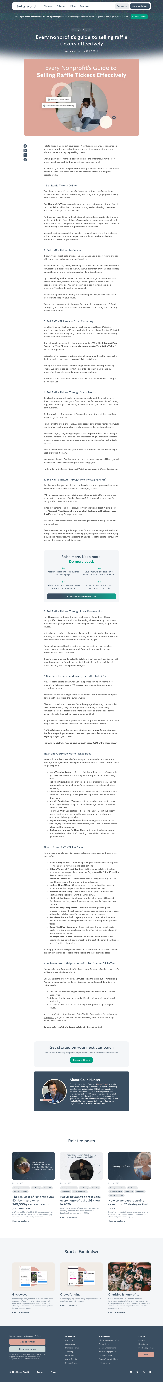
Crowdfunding (70, 1294)
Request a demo (139, 16)
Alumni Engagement (107, 1352)
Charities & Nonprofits (109, 1340)
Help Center (143, 1344)
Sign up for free (27, 1342)
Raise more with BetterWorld (81, 596)
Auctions (69, 1340)
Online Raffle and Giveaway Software (66, 979)
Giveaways (76, 30)
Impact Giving (71, 1363)
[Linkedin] (150, 1372)
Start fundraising (139, 6)
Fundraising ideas (116, 1191)
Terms (40, 1372)
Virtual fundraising (20, 1191)
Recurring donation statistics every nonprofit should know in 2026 (80, 1200)
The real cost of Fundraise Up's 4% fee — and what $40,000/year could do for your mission (33, 1202)
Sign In (146, 1354)
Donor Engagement (107, 1348)
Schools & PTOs (106, 1355)
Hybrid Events (105, 1363)
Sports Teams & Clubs (108, 1359)
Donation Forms (72, 1348)
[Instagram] (137, 1372)
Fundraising (36, 1188)
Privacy (54, 1372)
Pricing (73, 6)
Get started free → (81, 1060)
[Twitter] (144, 1372)
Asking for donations (21, 1188)
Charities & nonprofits (123, 1294)
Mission (141, 1340)
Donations (69, 1355)
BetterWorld (102, 1084)
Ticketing (69, 1352)
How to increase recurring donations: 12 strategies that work (128, 1204)
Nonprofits (87, 30)
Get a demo (122, 6)
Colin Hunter (72, 51)
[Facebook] (131, 1372)
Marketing (95, 1188)
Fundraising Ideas (146, 1348)
